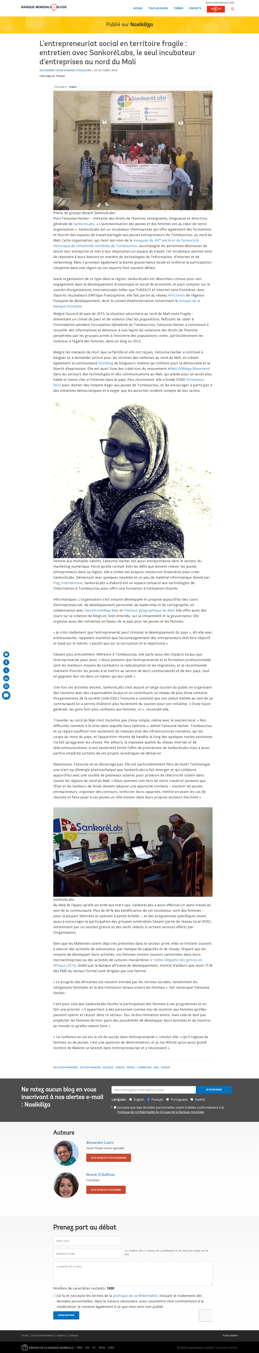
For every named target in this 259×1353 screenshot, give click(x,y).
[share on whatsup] (6, 686)
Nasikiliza (141, 24)
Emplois (61, 1335)
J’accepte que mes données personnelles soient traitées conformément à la (170, 1109)
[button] (232, 9)
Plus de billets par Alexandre (108, 1157)
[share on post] (6, 670)
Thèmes (178, 8)
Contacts (195, 8)
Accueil (138, 8)
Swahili (200, 1099)
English (72, 87)
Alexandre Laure (51, 70)
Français (60, 75)
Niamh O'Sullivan (78, 70)
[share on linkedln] (6, 678)
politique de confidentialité (135, 1295)
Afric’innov (176, 295)
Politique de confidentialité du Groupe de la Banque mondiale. (160, 1112)
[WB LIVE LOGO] (216, 9)
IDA (87, 1347)
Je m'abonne (214, 1089)
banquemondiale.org (220, 3)
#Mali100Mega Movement (189, 368)
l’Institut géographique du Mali (149, 610)
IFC (94, 1347)
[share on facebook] (6, 662)
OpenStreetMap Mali (101, 610)
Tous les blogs (158, 8)
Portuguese (179, 1099)
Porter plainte (230, 1335)
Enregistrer (66, 1315)
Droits (24, 1335)
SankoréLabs (83, 223)
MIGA (102, 1347)
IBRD (79, 1347)
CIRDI (111, 1347)
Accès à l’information (42, 1335)
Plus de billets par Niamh (106, 1189)
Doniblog (105, 363)
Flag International (67, 583)
